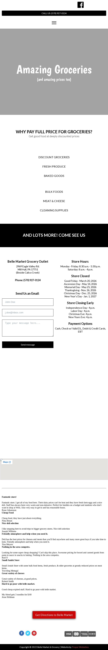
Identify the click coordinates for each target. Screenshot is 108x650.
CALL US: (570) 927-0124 (54, 13)
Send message (28, 345)
